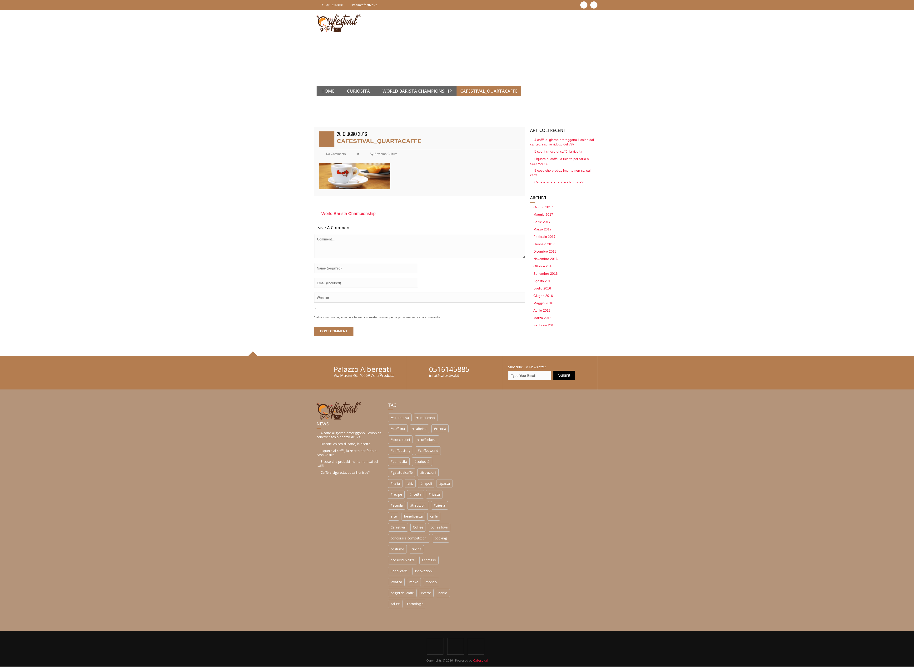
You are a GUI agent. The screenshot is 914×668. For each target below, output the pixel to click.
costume (397, 549)
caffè (434, 516)
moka (413, 582)
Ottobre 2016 (543, 266)
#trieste (440, 505)
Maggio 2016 (543, 303)
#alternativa (400, 417)
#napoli (426, 483)
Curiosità (358, 91)
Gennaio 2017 (544, 244)
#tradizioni (418, 505)
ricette (426, 593)
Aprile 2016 (542, 310)
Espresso (429, 560)
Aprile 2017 (542, 222)
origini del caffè (402, 593)
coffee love (439, 527)
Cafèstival (398, 527)
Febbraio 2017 (544, 237)
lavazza (396, 582)
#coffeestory (400, 450)
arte (394, 516)
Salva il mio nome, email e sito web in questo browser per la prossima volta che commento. (377, 317)
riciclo (442, 593)
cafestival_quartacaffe (379, 141)
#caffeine (419, 428)
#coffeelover (427, 439)
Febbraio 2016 (544, 325)
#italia (395, 483)
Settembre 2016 (545, 273)
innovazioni (423, 571)
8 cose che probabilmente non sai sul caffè (347, 463)
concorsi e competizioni (409, 538)
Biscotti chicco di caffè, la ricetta (558, 151)
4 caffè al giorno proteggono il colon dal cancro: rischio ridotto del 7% (349, 435)
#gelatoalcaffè (402, 472)
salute (395, 604)
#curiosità (422, 461)
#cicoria (440, 428)
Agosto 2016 (542, 281)
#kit (410, 483)
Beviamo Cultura (385, 154)
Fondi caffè (399, 571)
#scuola (397, 505)
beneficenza (413, 516)
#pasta (444, 483)
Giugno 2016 (543, 296)
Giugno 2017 (543, 207)
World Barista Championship (417, 91)
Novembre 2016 (545, 259)
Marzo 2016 (542, 318)
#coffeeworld (428, 450)
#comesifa (399, 461)
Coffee (418, 527)
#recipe (396, 494)
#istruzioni (428, 472)
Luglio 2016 (542, 288)
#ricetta (415, 494)
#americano (425, 417)
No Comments (336, 154)
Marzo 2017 (542, 229)
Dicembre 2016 (544, 251)
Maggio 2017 (543, 214)
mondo (431, 582)
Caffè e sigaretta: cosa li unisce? (558, 182)
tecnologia (415, 604)
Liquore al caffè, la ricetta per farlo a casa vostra (347, 453)
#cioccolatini (400, 439)
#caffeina (398, 428)
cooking (441, 538)
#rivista (434, 494)
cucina (416, 549)
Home (327, 91)
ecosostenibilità (403, 560)
